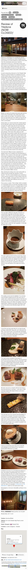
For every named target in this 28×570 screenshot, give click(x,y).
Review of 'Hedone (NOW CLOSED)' (12, 19)
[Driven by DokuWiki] (17, 567)
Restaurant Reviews (7, 15)
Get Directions (20, 555)
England (18, 15)
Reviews (15, 12)
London (4, 17)
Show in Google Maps (8, 555)
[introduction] (10, 13)
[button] (14, 546)
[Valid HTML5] (23, 565)
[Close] (20, 536)
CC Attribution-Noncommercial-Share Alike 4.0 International (17, 563)
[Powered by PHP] (17, 565)
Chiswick (11, 17)
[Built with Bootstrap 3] (11, 565)
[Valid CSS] (11, 567)
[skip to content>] (26, 568)
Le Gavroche (18, 484)
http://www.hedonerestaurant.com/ (15, 543)
